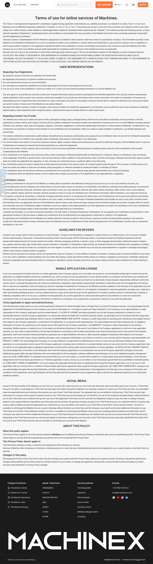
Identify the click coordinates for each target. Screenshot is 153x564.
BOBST (46, 507)
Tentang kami (84, 488)
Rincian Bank (83, 497)
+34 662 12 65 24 (120, 488)
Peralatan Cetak (19, 488)
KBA (44, 502)
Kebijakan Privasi (112, 559)
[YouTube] (118, 497)
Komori (46, 492)
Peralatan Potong (19, 507)
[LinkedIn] (126, 497)
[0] (133, 4)
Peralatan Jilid (18, 502)
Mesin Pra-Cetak (19, 492)
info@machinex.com (122, 492)
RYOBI (45, 516)
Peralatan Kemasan (20, 497)
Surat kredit (83, 502)
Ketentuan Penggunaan (133, 559)
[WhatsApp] (113, 497)
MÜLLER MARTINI (50, 497)
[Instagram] (122, 497)
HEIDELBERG (48, 488)
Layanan (81, 492)
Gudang (81, 516)
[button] (20, 5)
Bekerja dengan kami (87, 511)
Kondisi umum (84, 507)
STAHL (45, 511)
